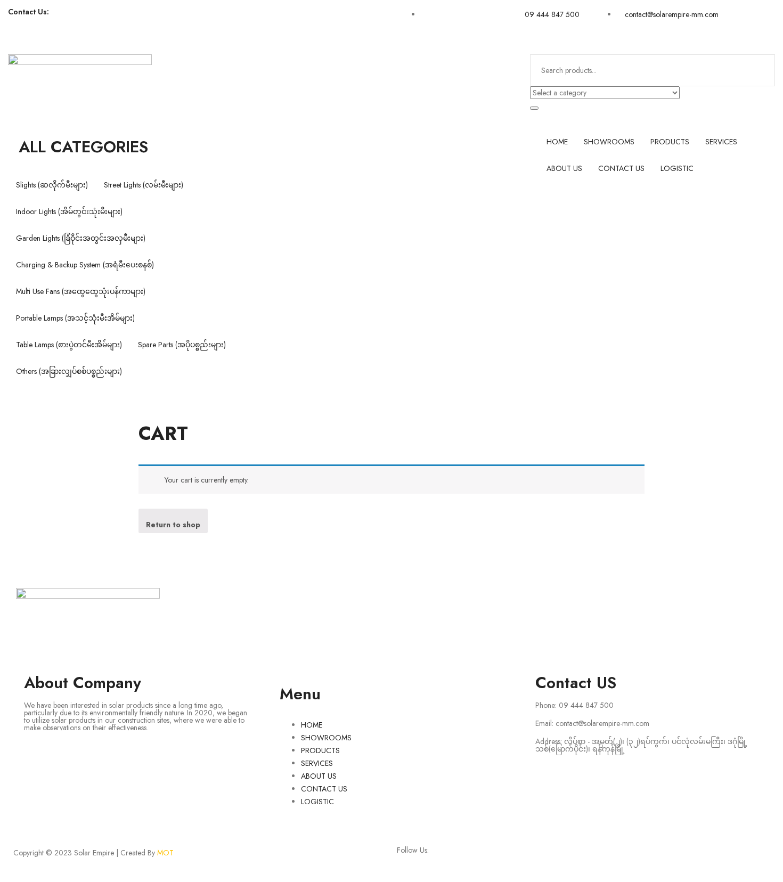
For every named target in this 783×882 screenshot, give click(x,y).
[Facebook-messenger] (246, 21)
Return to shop (173, 524)
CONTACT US (621, 168)
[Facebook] (217, 21)
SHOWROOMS (609, 141)
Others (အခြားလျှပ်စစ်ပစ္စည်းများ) (69, 371)
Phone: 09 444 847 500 (574, 705)
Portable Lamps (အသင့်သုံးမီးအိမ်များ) (75, 318)
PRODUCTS (669, 141)
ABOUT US (564, 168)
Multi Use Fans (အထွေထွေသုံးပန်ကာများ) (80, 291)
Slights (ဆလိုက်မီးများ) (52, 184)
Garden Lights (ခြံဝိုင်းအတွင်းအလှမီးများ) (80, 238)
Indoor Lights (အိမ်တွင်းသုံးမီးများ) (69, 211)
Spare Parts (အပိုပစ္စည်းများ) (182, 344)
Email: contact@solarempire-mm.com (592, 723)
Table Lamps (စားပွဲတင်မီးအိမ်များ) (69, 344)
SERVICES (721, 141)
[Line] (499, 601)
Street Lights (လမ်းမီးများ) (143, 184)
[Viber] (275, 21)
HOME (557, 141)
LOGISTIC (677, 168)
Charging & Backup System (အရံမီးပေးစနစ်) (85, 264)
